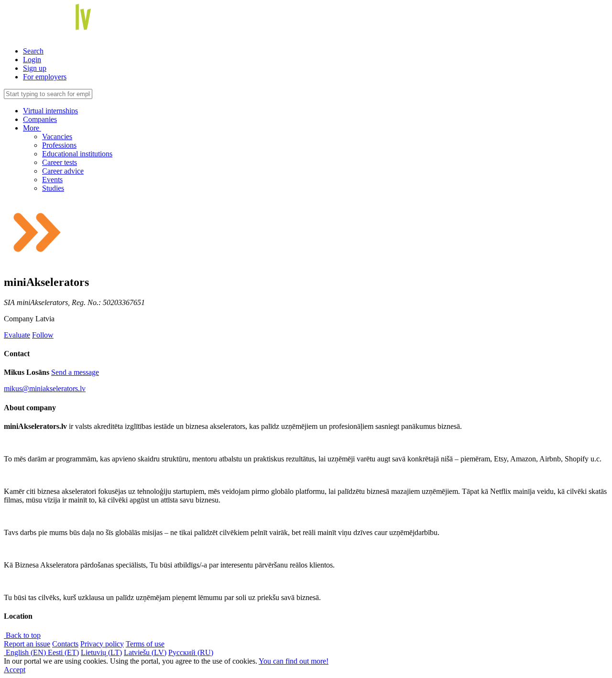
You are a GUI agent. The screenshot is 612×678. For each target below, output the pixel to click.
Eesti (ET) (63, 652)
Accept (14, 670)
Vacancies (57, 136)
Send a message (75, 372)
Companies (40, 119)
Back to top (22, 635)
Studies (53, 188)
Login (32, 59)
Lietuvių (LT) (101, 652)
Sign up (34, 68)
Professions (59, 145)
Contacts (65, 644)
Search (33, 51)
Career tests (59, 162)
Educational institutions (77, 154)
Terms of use (145, 644)
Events (52, 179)
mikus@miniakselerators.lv (45, 388)
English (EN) (26, 652)
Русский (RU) (190, 652)
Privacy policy (102, 644)
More (32, 128)
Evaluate (17, 335)
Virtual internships (50, 111)
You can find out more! (293, 661)
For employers (44, 77)
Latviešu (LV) (145, 652)
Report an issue (27, 644)
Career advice (63, 171)
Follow (43, 335)
